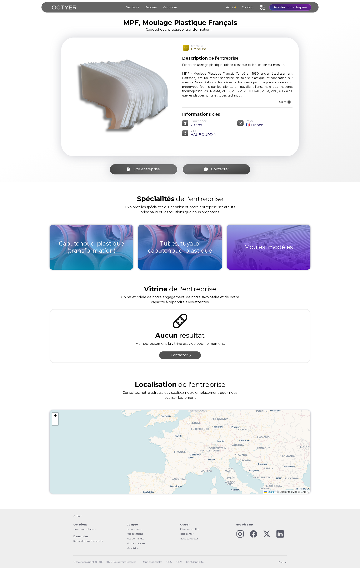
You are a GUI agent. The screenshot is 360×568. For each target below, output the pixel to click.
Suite (283, 102)
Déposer (151, 7)
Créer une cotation (84, 528)
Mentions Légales (152, 561)
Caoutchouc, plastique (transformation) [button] (179, 29)
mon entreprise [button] (290, 7)
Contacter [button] (180, 355)
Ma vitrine (133, 548)
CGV (179, 561)
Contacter (220, 169)
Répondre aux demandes (88, 541)
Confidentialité (195, 561)
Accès (231, 7)
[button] (262, 7)
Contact (248, 7)
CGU (169, 561)
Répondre (169, 7)
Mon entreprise (136, 543)
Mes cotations (135, 533)
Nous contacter (189, 538)
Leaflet (271, 491)
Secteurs (132, 7)
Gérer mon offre (189, 528)
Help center (187, 533)
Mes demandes (135, 538)
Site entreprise (147, 169)
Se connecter (134, 528)
